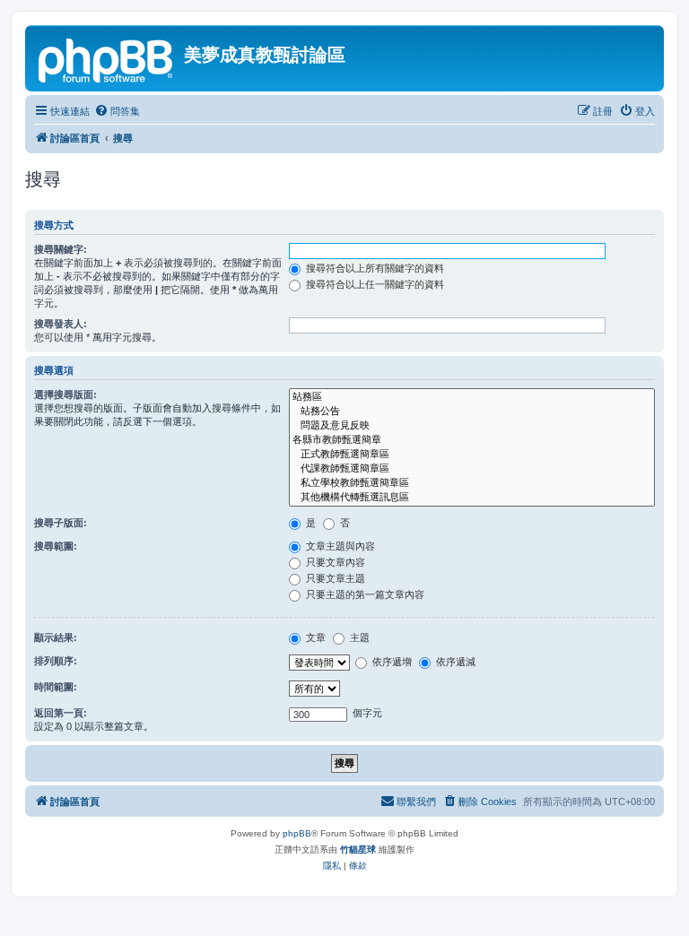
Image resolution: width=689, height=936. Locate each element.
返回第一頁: (60, 712)
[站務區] (472, 397)
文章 (314, 637)
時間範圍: (55, 686)
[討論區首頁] (107, 58)
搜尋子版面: (60, 522)
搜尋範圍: (55, 546)
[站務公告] (472, 411)
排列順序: (55, 660)
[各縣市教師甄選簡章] (472, 440)
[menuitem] (117, 111)
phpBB (297, 833)
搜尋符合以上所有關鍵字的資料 (373, 268)
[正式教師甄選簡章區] (472, 454)
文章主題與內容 (339, 546)
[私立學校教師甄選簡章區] (472, 483)
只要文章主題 (334, 578)
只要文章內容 (334, 562)
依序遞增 (391, 661)
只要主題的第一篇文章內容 (363, 594)
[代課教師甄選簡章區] (472, 469)
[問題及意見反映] (472, 426)
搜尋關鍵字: (60, 249)
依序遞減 (454, 661)
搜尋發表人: (60, 323)
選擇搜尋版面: (65, 394)
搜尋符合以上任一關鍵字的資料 (373, 284)
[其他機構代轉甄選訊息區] (472, 497)
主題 (358, 637)
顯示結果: (55, 637)
